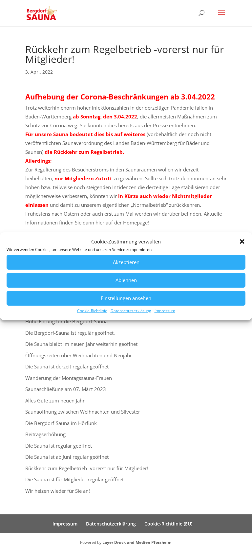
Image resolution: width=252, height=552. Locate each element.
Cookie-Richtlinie (92, 310)
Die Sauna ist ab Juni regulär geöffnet (67, 457)
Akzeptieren (126, 262)
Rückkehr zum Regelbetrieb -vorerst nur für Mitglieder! (86, 468)
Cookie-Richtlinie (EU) (168, 524)
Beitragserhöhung (45, 434)
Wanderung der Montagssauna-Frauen (68, 378)
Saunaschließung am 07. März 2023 (65, 389)
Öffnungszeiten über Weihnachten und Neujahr (78, 355)
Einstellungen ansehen (126, 298)
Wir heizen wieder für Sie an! (57, 491)
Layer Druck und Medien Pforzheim (137, 542)
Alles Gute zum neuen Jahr (55, 400)
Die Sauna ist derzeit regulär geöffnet (67, 366)
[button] (242, 241)
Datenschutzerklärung (131, 310)
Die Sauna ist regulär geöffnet (58, 445)
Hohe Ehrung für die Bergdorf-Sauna (66, 321)
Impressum (165, 310)
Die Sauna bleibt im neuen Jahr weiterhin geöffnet (81, 344)
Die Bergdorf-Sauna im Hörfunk (61, 423)
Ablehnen (126, 280)
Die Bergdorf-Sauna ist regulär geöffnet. (70, 332)
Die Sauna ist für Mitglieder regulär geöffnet (74, 479)
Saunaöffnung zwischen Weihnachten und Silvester (82, 411)
